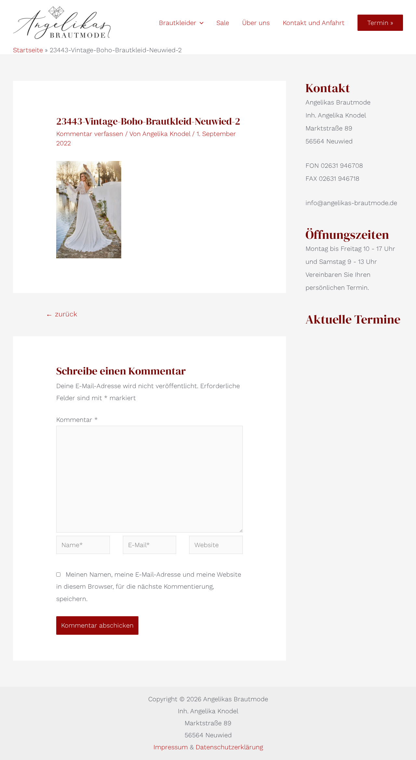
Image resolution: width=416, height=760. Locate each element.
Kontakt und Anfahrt (313, 23)
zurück (61, 314)
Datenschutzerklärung (229, 747)
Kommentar (77, 419)
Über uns (256, 23)
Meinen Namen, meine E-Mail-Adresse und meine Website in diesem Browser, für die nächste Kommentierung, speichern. (148, 586)
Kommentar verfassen (89, 134)
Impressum (171, 747)
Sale (222, 23)
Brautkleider (177, 23)
